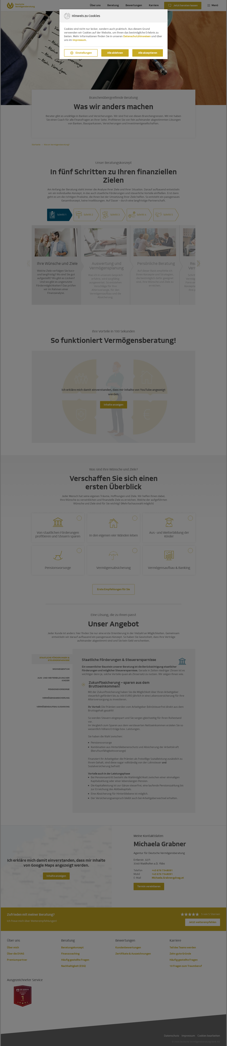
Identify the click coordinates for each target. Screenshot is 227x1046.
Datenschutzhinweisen (137, 36)
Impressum (79, 40)
